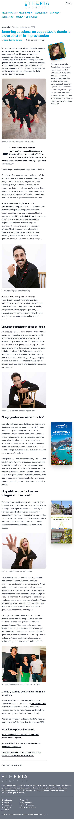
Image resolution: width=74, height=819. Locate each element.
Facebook (8, 805)
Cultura (19, 40)
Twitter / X (8, 802)
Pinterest (7, 807)
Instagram (8, 800)
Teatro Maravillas (38, 703)
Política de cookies (27, 805)
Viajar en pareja (41, 13)
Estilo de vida (7, 17)
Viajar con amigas (9, 13)
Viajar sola (54, 13)
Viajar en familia (25, 13)
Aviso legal (24, 800)
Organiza (19, 17)
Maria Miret (6, 27)
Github (6, 810)
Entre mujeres (31, 17)
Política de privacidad (28, 807)
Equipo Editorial (26, 802)
